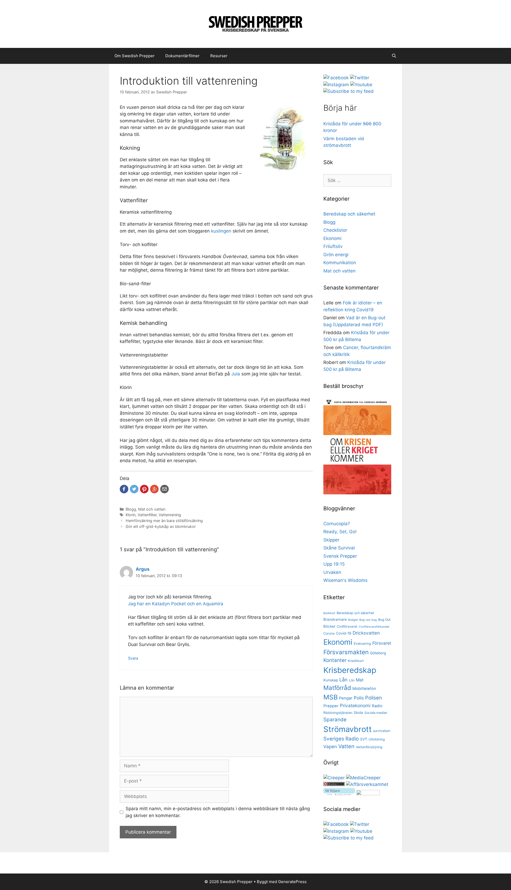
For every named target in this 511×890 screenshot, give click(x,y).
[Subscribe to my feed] (348, 91)
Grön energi (335, 254)
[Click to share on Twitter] (134, 489)
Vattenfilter (147, 514)
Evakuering (362, 643)
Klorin (130, 514)
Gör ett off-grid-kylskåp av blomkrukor (161, 526)
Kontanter (335, 660)
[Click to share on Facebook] (124, 489)
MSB (330, 697)
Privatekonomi (355, 705)
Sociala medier (375, 713)
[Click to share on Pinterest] (144, 489)
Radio (377, 705)
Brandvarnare (335, 619)
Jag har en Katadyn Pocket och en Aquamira (175, 603)
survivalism (381, 731)
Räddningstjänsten (337, 713)
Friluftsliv (333, 246)
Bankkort (329, 613)
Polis (359, 698)
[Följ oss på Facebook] (336, 77)
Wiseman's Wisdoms (345, 580)
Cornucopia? (336, 523)
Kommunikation (339, 262)
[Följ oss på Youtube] (361, 84)
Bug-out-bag (368, 620)
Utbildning (377, 739)
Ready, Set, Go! (340, 531)
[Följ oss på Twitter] (359, 77)
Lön (352, 680)
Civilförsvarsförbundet (374, 626)
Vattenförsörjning (369, 747)
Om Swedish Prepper (134, 55)
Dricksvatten (366, 633)
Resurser (219, 55)
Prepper (331, 705)
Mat (360, 679)
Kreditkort (356, 661)
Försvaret (381, 643)
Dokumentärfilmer (182, 55)
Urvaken (332, 572)
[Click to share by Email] (164, 489)
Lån (343, 679)
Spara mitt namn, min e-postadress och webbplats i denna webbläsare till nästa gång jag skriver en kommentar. (218, 812)
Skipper (331, 540)
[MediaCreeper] (363, 777)
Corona (329, 633)
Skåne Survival (339, 547)
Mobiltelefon (364, 688)
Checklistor (335, 230)
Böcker (329, 626)
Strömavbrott (347, 729)
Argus (143, 569)
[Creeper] (334, 777)
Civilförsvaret (347, 626)
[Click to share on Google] (154, 489)
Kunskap (330, 680)
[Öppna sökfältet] (394, 56)
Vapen (330, 746)
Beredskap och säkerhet (349, 214)
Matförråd (337, 687)
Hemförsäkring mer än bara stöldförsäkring (164, 520)
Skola (358, 712)
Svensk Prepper (340, 556)
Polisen (373, 698)
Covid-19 (343, 633)
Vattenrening (170, 514)
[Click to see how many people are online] (334, 784)
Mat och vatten (151, 509)
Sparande (335, 720)
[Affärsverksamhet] (367, 784)
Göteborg (378, 653)
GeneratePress (292, 881)
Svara (133, 658)
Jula (235, 373)
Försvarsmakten (346, 652)
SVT (363, 739)
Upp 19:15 (334, 564)
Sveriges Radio (341, 739)
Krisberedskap (349, 670)
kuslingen (221, 231)
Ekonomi (332, 238)
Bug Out (384, 620)
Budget (353, 620)
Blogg (131, 509)
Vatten (346, 746)
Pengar (345, 698)
